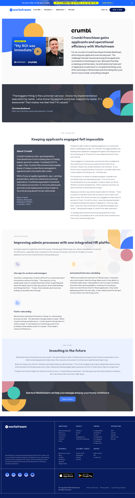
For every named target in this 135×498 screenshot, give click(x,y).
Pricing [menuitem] (71, 10)
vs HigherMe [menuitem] (97, 437)
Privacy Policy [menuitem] (104, 488)
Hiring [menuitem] (78, 433)
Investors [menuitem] (62, 437)
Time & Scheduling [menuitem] (82, 439)
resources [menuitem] (48, 10)
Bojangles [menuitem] (79, 455)
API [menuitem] (94, 455)
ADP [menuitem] (112, 431)
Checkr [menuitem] (113, 433)
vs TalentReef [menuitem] (98, 431)
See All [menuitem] (113, 439)
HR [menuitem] (77, 435)
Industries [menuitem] (60, 10)
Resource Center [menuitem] (64, 453)
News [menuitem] (61, 441)
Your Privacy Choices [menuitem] (118, 488)
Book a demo (117, 10)
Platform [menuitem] (36, 10)
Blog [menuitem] (60, 455)
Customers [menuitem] (62, 435)
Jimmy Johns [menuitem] (80, 453)
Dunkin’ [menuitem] (78, 457)
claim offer (107, 3)
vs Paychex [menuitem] (97, 441)
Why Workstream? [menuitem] (65, 431)
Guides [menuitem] (61, 457)
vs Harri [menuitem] (96, 435)
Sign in (104, 10)
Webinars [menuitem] (62, 459)
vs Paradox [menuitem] (97, 433)
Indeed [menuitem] (113, 435)
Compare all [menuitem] (97, 443)
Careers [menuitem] (61, 439)
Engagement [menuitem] (80, 437)
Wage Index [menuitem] (63, 464)
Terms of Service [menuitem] (92, 488)
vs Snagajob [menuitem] (97, 439)
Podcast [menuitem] (61, 461)
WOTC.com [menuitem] (114, 437)
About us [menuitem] (62, 433)
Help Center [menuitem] (97, 453)
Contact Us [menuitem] (97, 457)
